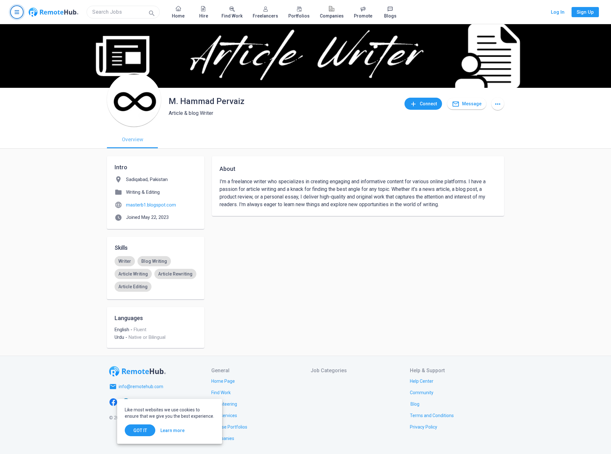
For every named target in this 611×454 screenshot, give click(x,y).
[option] (125, 261)
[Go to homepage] (53, 12)
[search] (123, 12)
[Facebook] (113, 401)
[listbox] (156, 274)
